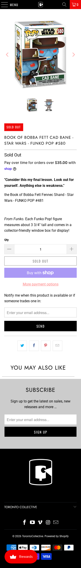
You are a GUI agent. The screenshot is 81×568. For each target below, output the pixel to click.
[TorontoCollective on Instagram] (48, 523)
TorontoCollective (32, 536)
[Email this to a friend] (57, 346)
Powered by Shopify (57, 536)
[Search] (64, 4)
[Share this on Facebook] (34, 346)
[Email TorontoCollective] (56, 523)
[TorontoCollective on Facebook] (24, 523)
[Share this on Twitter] (22, 346)
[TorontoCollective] (40, 4)
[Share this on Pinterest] (46, 346)
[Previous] (7, 54)
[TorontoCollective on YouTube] (32, 523)
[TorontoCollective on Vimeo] (40, 523)
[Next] (73, 54)
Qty (6, 239)
